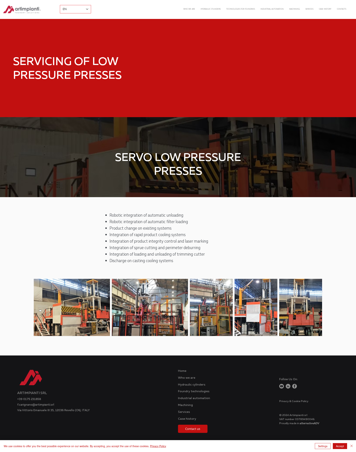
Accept (340, 446)
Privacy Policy (158, 446)
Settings (322, 446)
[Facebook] (294, 386)
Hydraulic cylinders (191, 384)
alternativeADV (309, 423)
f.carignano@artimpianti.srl (35, 404)
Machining (185, 405)
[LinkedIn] (288, 386)
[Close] (351, 446)
